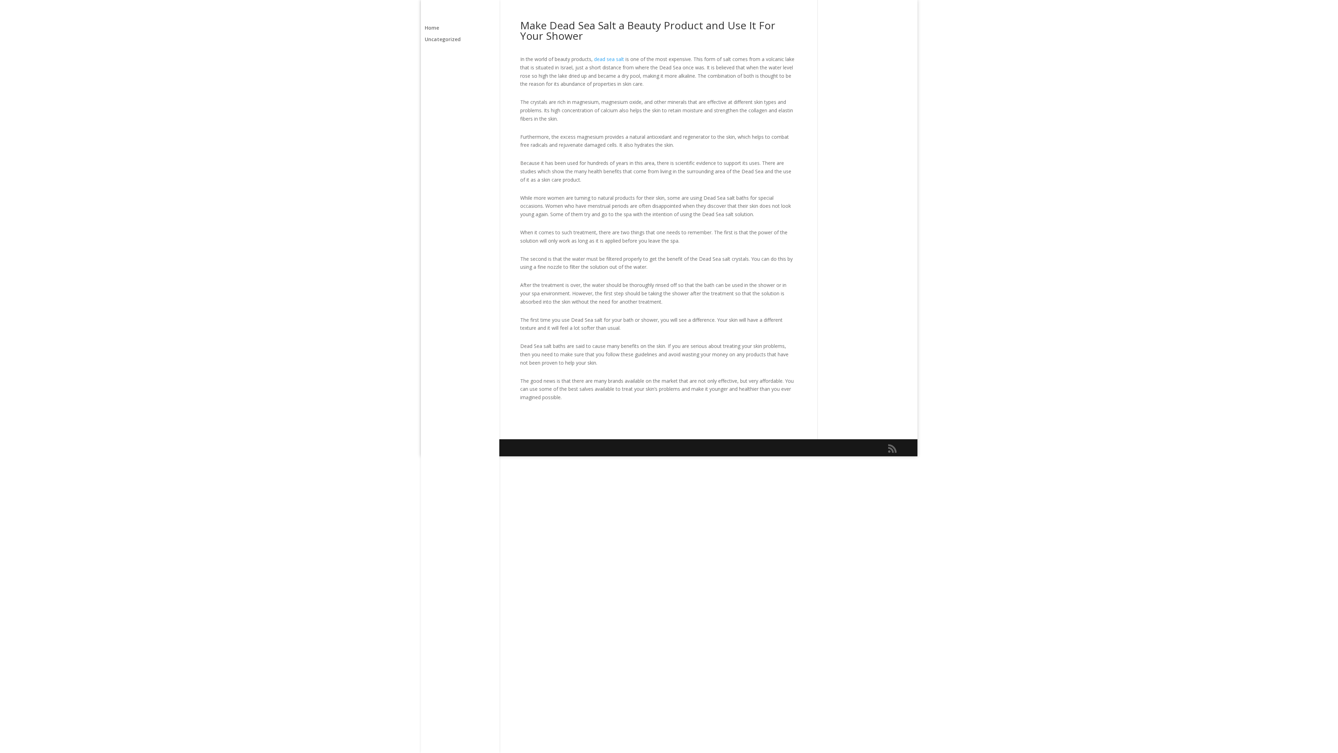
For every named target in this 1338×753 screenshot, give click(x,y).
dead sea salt (609, 59)
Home (432, 28)
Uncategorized (443, 40)
